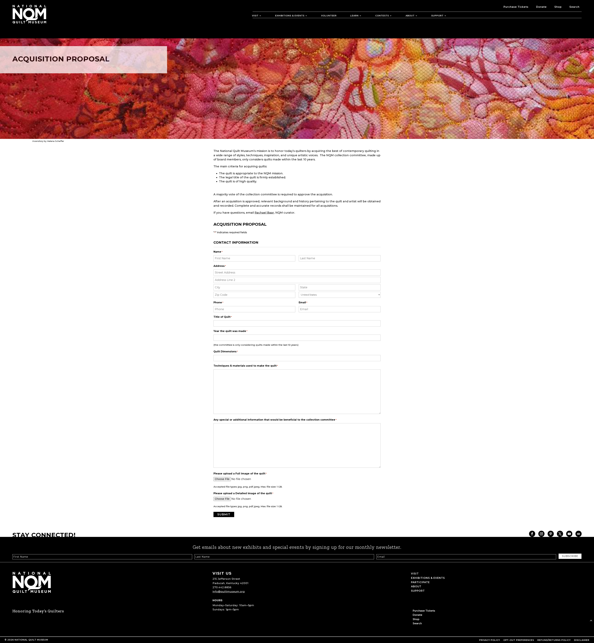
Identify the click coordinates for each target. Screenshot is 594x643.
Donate (541, 7)
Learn (354, 16)
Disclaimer (581, 640)
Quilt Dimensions (225, 351)
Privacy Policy (489, 640)
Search (574, 7)
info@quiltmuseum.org (229, 591)
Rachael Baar (264, 212)
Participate (420, 582)
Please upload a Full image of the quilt (240, 473)
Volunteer (329, 16)
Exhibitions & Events (289, 16)
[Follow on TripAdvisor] (578, 534)
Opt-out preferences (518, 640)
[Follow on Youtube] (569, 534)
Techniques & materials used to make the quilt (245, 365)
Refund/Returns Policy (554, 640)
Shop (558, 7)
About (410, 16)
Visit (255, 16)
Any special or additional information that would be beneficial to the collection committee (274, 419)
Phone (218, 302)
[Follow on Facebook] (532, 534)
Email (303, 302)
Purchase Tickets (516, 7)
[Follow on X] (560, 534)
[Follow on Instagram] (541, 534)
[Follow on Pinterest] (551, 534)
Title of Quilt (222, 316)
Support (437, 16)
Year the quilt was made (230, 331)
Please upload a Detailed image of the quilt (243, 493)
